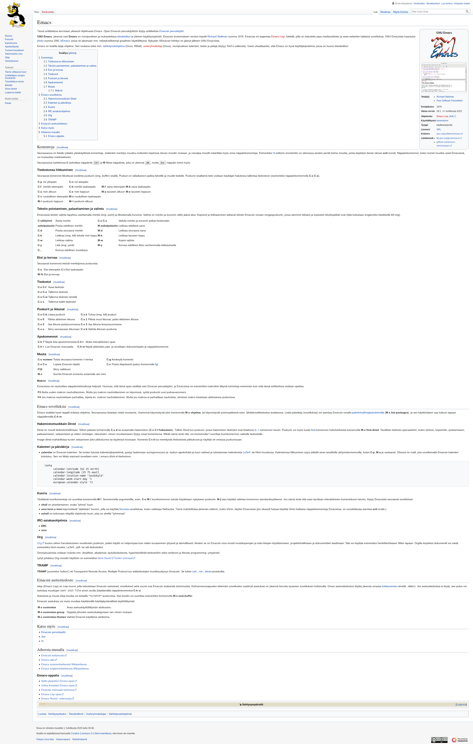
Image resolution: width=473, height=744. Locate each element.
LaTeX (246, 452)
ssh (194, 571)
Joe (43, 636)
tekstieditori (124, 36)
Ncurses (124, 509)
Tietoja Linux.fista (45, 739)
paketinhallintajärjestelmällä (368, 412)
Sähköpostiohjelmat (120, 713)
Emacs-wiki (47, 659)
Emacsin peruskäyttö (171, 31)
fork (40, 40)
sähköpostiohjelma (114, 46)
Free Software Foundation (450, 100)
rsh (201, 571)
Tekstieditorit (76, 713)
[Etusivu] (16, 15)
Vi (274, 153)
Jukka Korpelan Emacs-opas (58, 685)
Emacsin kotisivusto (52, 655)
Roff (451, 116)
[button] (13, 92)
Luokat (42, 713)
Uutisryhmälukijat (96, 713)
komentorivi (442, 120)
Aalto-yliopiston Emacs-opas (57, 680)
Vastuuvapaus (63, 739)
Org (39, 543)
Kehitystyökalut (57, 713)
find (313, 429)
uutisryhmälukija (152, 46)
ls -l (257, 429)
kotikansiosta (389, 586)
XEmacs (65, 40)
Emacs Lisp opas (51, 694)
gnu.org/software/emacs (449, 133)
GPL (439, 129)
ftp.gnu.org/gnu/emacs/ (448, 138)
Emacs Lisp (442, 116)
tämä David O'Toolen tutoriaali (115, 558)
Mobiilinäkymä (79, 739)
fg (156, 364)
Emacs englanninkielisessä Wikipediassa (65, 668)
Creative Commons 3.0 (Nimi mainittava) (91, 733)
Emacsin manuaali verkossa (57, 689)
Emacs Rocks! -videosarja (56, 698)
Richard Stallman (445, 96)
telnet (208, 571)
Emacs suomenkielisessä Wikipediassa (64, 664)
